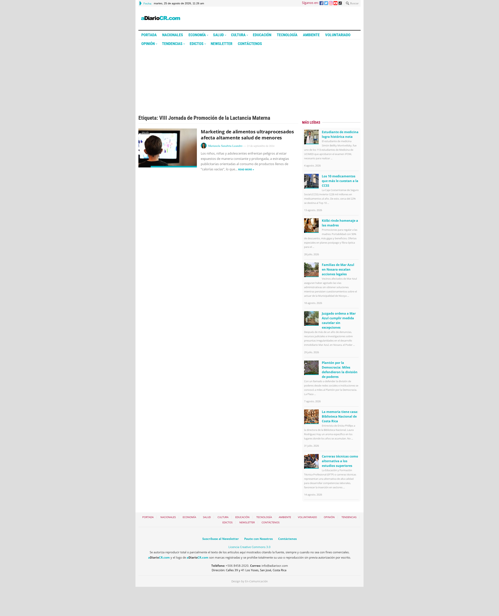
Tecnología (287, 35)
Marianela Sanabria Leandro (225, 146)
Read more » (246, 169)
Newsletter (221, 43)
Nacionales (172, 35)
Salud (218, 35)
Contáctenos (250, 43)
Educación (262, 35)
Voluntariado (337, 35)
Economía (197, 35)
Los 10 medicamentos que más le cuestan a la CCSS (340, 181)
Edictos (196, 43)
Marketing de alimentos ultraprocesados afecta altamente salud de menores (247, 134)
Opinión (148, 43)
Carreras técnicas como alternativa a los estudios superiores (340, 461)
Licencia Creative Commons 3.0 (249, 547)
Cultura (238, 35)
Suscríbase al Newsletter (220, 539)
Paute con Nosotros (258, 539)
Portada (149, 35)
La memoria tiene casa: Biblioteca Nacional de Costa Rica (340, 416)
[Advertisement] (249, 77)
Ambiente (311, 35)
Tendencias (172, 43)
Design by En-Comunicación (249, 581)
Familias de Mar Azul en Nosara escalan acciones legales (338, 269)
